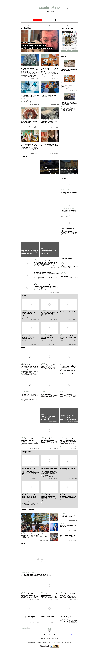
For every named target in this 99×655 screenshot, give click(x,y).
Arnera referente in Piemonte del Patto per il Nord (49, 406)
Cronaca (49, 19)
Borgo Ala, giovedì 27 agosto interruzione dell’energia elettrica (29, 453)
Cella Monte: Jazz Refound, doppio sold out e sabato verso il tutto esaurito (33, 547)
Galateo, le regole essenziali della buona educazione (69, 70)
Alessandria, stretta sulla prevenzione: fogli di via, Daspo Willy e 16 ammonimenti (46, 215)
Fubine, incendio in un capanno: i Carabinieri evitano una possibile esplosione (43, 227)
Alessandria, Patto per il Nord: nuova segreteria (49, 378)
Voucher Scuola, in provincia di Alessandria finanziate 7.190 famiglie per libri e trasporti (29, 146)
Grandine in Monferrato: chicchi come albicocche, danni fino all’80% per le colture (29, 509)
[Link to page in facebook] (44, 647)
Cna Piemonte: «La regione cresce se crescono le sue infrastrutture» (48, 264)
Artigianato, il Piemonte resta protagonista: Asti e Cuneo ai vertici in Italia (46, 285)
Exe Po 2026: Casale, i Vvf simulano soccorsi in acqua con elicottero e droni (29, 483)
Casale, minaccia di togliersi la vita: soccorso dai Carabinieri (68, 170)
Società (57, 19)
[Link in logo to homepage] (49, 8)
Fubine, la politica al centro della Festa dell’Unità (67, 406)
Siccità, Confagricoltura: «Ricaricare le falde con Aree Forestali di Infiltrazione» (45, 298)
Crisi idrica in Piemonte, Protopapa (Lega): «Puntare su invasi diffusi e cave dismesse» (29, 379)
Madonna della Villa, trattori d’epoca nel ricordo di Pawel (68, 431)
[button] (67, 6)
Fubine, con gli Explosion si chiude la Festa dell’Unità (67, 548)
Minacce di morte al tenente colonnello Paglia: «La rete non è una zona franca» (69, 103)
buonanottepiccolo (38, 25)
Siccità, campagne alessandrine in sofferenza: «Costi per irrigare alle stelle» (46, 274)
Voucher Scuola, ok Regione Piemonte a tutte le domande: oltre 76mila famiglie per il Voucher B (68, 380)
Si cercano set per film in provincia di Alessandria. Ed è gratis (68, 350)
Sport (53, 19)
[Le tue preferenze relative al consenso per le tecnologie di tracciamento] (97, 653)
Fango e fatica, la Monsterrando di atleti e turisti (34, 587)
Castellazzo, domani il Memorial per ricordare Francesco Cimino (66, 631)
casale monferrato (59, 25)
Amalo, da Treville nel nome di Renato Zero (68, 538)
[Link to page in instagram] (54, 647)
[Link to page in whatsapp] (49, 647)
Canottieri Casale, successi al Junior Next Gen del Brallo (29, 630)
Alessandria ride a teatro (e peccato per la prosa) (48, 96)
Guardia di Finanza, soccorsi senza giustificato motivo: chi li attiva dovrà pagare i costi (49, 169)
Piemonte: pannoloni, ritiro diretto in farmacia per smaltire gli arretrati (30, 70)
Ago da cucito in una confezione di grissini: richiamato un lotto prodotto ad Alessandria (46, 204)
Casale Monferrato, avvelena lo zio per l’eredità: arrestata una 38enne (49, 70)
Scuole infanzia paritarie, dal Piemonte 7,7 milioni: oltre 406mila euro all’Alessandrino (29, 407)
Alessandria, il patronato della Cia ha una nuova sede (49, 325)
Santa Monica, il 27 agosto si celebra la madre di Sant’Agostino (29, 122)
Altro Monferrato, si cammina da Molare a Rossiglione (49, 121)
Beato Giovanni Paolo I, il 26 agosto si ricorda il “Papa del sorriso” (69, 192)
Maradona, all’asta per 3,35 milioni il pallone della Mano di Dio (69, 212)
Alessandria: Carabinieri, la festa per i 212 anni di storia (67, 482)
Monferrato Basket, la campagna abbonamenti (28, 607)
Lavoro (44, 19)
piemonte (51, 25)
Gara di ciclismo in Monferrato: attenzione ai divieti (49, 607)
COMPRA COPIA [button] (69, 51)
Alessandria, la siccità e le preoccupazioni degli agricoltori (29, 326)
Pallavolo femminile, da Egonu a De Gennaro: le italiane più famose (67, 230)
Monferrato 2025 (37, 19)
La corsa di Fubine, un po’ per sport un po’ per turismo (68, 325)
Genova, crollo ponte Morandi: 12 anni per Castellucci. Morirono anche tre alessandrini (30, 351)
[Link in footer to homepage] (49, 643)
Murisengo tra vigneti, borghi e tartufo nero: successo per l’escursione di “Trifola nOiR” (49, 483)
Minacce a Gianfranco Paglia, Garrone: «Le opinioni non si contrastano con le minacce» (68, 453)
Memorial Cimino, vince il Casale (48, 630)
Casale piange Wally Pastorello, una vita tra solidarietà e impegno (46, 194)
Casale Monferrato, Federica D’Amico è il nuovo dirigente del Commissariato (45, 241)
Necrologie (63, 19)
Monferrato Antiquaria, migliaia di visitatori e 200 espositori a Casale (48, 509)
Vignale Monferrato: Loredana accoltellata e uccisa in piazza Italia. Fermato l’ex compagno (68, 509)
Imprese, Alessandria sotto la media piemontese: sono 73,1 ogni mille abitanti (29, 264)
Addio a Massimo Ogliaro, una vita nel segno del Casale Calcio (49, 145)
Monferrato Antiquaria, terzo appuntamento (68, 277)
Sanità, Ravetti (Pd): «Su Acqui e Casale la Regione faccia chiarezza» (30, 97)
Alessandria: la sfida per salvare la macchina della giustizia (48, 350)
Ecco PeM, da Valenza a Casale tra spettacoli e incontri (68, 528)
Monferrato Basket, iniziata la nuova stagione (68, 607)
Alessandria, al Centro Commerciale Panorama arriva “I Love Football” (69, 288)
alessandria (45, 25)
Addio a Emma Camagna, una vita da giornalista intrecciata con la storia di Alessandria (44, 180)
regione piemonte (67, 25)
